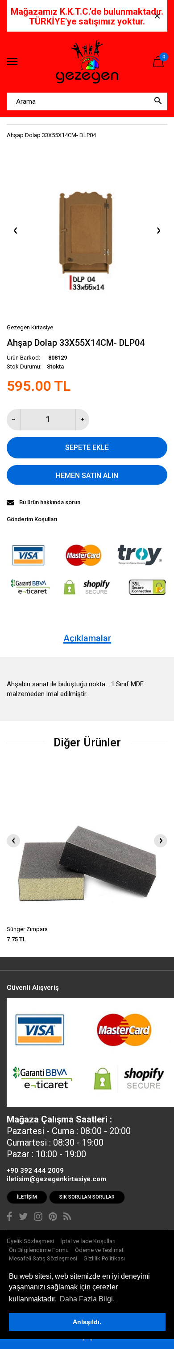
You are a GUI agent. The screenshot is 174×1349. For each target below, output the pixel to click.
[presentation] (13, 840)
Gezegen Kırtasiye (30, 327)
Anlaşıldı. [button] (87, 1321)
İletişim (27, 1197)
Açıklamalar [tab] (87, 638)
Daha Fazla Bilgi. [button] (87, 1299)
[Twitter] (23, 1218)
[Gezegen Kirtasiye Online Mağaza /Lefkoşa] (87, 62)
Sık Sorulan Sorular (87, 1197)
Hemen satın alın (87, 475)
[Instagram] (38, 1218)
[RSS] (67, 1218)
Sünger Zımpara (27, 929)
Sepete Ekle (87, 447)
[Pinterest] (53, 1218)
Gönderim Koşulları (32, 519)
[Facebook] (9, 1218)
